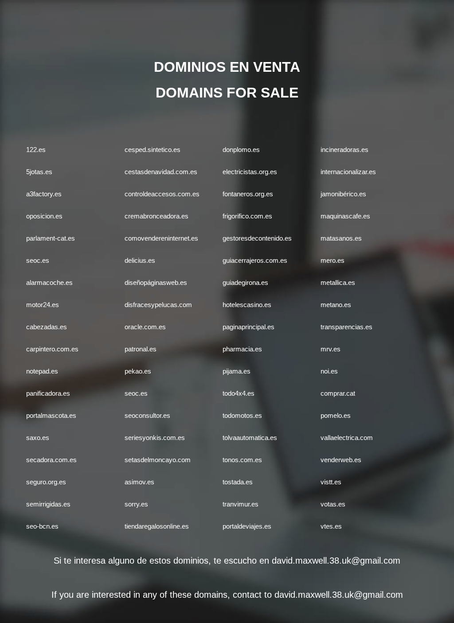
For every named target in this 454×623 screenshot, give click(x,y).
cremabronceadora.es (156, 216)
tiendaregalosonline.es (157, 526)
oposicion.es (44, 216)
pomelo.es (336, 415)
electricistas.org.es (250, 171)
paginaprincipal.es (248, 327)
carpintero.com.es (52, 349)
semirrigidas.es (48, 504)
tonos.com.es (242, 459)
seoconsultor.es (147, 415)
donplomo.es (241, 149)
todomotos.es (242, 415)
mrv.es (330, 349)
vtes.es (331, 526)
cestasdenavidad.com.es (161, 171)
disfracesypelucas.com (158, 304)
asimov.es (139, 482)
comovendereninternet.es (161, 238)
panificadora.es (48, 393)
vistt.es (331, 482)
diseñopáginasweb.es (156, 282)
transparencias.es (346, 327)
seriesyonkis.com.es (155, 437)
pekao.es (138, 371)
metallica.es (338, 282)
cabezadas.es (46, 327)
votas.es (333, 504)
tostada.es (238, 482)
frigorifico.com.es (247, 216)
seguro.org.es (46, 482)
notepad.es (42, 371)
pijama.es (236, 371)
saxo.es (37, 437)
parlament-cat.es (50, 238)
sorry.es (136, 504)
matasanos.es (341, 238)
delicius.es (140, 260)
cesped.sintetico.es (152, 149)
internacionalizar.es (348, 171)
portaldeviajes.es (247, 526)
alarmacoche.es (49, 282)
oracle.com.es (145, 327)
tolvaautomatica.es (250, 437)
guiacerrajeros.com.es (255, 260)
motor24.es (42, 304)
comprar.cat (338, 393)
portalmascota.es (51, 415)
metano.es (336, 304)
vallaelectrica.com (347, 437)
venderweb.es (341, 459)
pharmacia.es (242, 349)
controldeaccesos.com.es (162, 194)
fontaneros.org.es (248, 194)
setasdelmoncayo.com (158, 459)
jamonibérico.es (343, 194)
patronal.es (141, 349)
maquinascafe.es (345, 216)
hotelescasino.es (247, 304)
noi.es (329, 371)
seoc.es (37, 260)
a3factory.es (44, 194)
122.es (36, 149)
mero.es (332, 260)
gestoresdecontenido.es (257, 238)
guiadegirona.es (245, 282)
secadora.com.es (51, 459)
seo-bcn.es (42, 526)
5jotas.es (39, 171)
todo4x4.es (238, 393)
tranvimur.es (240, 504)
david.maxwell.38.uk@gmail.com (336, 560)
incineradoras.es (344, 149)
